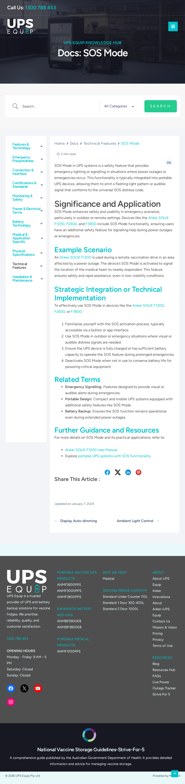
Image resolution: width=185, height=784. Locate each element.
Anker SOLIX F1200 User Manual (91, 450)
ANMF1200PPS (69, 651)
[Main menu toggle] (173, 26)
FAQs (157, 676)
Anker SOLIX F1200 (75, 257)
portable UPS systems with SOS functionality (114, 456)
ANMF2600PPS (69, 585)
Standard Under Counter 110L (125, 597)
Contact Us (161, 621)
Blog (156, 664)
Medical (108, 579)
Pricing (158, 633)
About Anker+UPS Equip (161, 609)
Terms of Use (163, 646)
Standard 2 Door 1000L (121, 609)
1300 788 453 (40, 8)
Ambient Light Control (135, 521)
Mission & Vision (165, 627)
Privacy (158, 640)
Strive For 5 (161, 694)
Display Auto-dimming (78, 521)
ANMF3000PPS (69, 591)
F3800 (91, 224)
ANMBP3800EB (69, 627)
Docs (74, 143)
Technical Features (99, 143)
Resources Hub (164, 670)
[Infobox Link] (89, 750)
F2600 (71, 224)
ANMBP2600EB (69, 621)
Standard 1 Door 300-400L (123, 603)
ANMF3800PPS (69, 597)
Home (59, 143)
